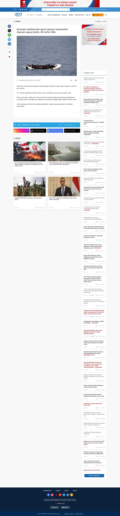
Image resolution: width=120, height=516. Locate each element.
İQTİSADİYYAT (79, 15)
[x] (56, 495)
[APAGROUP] (60, 503)
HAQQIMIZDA (47, 490)
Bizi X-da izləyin (71, 130)
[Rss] (26, 9)
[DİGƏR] (105, 14)
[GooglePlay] (54, 507)
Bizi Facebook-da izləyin (56, 130)
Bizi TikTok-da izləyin (39, 130)
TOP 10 (75, 490)
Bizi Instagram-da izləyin (23, 130)
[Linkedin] (24, 9)
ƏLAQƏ (58, 490)
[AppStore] (65, 507)
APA (18, 93)
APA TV (88, 15)
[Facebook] (13, 9)
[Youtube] (20, 9)
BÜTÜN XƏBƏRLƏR (54, 15)
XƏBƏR (71, 15)
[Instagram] (15, 9)
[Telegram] (22, 9)
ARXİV (66, 490)
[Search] (67, 9)
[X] (18, 9)
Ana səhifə (98, 21)
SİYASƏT (64, 15)
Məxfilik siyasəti (79, 513)
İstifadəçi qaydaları (69, 513)
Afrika (105, 21)
